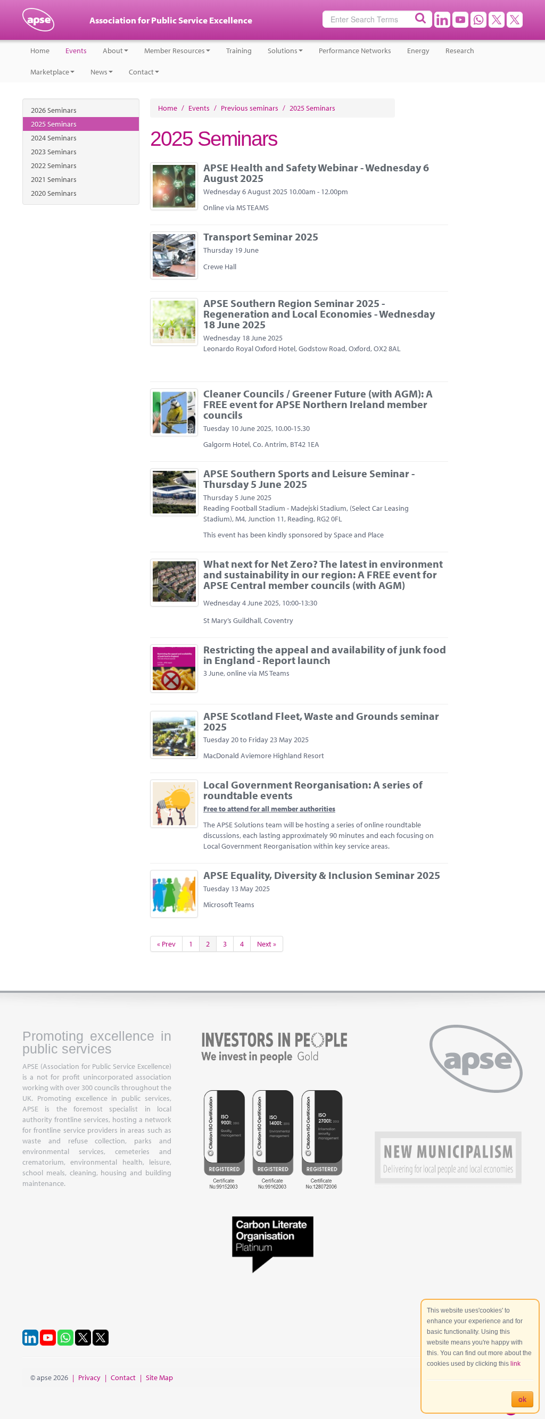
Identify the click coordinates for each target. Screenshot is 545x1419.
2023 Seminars (54, 151)
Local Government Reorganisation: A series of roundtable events (313, 790)
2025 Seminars (54, 124)
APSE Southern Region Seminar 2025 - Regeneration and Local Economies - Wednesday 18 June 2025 (319, 313)
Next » (266, 944)
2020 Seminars (54, 193)
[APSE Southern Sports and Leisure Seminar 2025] (174, 492)
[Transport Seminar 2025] (174, 255)
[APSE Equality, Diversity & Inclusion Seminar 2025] (174, 894)
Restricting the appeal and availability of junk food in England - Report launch (324, 655)
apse (38, 24)
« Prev (166, 944)
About (113, 50)
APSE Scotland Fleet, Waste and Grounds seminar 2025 (321, 721)
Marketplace (49, 72)
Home (39, 50)
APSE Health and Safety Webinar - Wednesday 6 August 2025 (316, 173)
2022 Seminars (54, 165)
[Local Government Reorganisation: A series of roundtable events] (174, 803)
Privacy (89, 1377)
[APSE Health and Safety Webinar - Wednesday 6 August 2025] (174, 186)
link (515, 1363)
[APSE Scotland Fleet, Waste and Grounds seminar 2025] (174, 735)
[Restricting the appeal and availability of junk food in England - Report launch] (174, 668)
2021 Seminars (54, 179)
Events (76, 50)
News (99, 72)
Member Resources (174, 50)
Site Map (159, 1377)
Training (239, 50)
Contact (141, 72)
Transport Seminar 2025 (260, 236)
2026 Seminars (54, 110)
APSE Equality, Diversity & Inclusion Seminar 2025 (321, 875)
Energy (418, 50)
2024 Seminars (54, 138)
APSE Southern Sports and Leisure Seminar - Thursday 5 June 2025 (309, 479)
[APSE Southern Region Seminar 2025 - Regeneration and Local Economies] (174, 322)
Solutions (283, 50)
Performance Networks (355, 50)
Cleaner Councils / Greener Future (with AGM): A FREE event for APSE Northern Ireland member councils (318, 404)
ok (522, 1399)
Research (459, 50)
